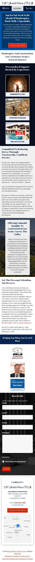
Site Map (16, 556)
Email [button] (18, 8)
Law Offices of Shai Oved (16, 551)
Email (5, 413)
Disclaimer (5, 457)
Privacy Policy (25, 556)
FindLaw (30, 559)
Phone (4, 423)
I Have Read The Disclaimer (16, 462)
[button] (6, 8)
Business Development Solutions (13, 559)
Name (4, 403)
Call (30, 8)
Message (5, 433)
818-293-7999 (6, 323)
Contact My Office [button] (17, 45)
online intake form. (25, 323)
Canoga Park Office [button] (17, 510)
